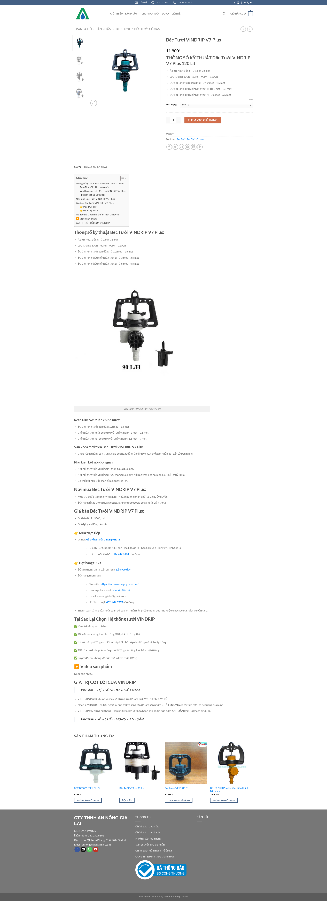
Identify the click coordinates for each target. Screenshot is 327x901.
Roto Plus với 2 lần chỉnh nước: (95, 187)
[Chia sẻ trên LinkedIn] (194, 147)
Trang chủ (83, 29)
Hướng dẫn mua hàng (148, 838)
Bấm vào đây (122, 569)
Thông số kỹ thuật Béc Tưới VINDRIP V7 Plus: (100, 183)
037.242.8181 (121, 553)
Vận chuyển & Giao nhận (150, 844)
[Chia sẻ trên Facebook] (169, 147)
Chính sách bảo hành (147, 832)
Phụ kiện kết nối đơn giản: (92, 194)
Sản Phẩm (131, 13)
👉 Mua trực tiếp (88, 206)
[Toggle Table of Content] (122, 178)
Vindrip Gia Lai (121, 590)
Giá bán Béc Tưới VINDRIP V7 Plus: (95, 202)
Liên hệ (176, 13)
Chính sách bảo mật (147, 826)
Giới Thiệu (116, 13)
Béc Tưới (123, 29)
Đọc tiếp (127, 800)
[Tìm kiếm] (224, 13)
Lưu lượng (171, 104)
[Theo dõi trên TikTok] (241, 3)
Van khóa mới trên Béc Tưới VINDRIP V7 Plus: (103, 191)
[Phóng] (93, 103)
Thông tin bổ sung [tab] (95, 167)
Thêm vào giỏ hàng (202, 120)
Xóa (251, 99)
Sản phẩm (104, 29)
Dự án (165, 13)
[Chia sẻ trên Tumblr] (200, 147)
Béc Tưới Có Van (147, 29)
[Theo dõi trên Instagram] (238, 3)
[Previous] (95, 71)
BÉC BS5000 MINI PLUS (86, 788)
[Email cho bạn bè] (181, 147)
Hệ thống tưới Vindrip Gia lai (103, 539)
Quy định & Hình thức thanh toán (155, 856)
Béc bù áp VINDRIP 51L (177, 788)
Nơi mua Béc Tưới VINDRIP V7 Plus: (95, 198)
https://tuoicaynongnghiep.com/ (119, 584)
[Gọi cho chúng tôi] (248, 3)
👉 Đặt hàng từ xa (89, 210)
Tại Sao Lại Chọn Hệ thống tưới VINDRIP (98, 214)
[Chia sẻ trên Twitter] (175, 147)
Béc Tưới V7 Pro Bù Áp (131, 788)
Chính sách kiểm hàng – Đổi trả (153, 850)
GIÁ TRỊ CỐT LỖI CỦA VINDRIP (93, 222)
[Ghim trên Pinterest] (187, 147)
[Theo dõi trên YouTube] (251, 3)
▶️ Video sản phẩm (86, 218)
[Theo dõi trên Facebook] (235, 3)
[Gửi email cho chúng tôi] (245, 3)
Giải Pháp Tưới (151, 13)
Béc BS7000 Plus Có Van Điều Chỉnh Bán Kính (229, 789)
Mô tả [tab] (77, 167)
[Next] (155, 71)
